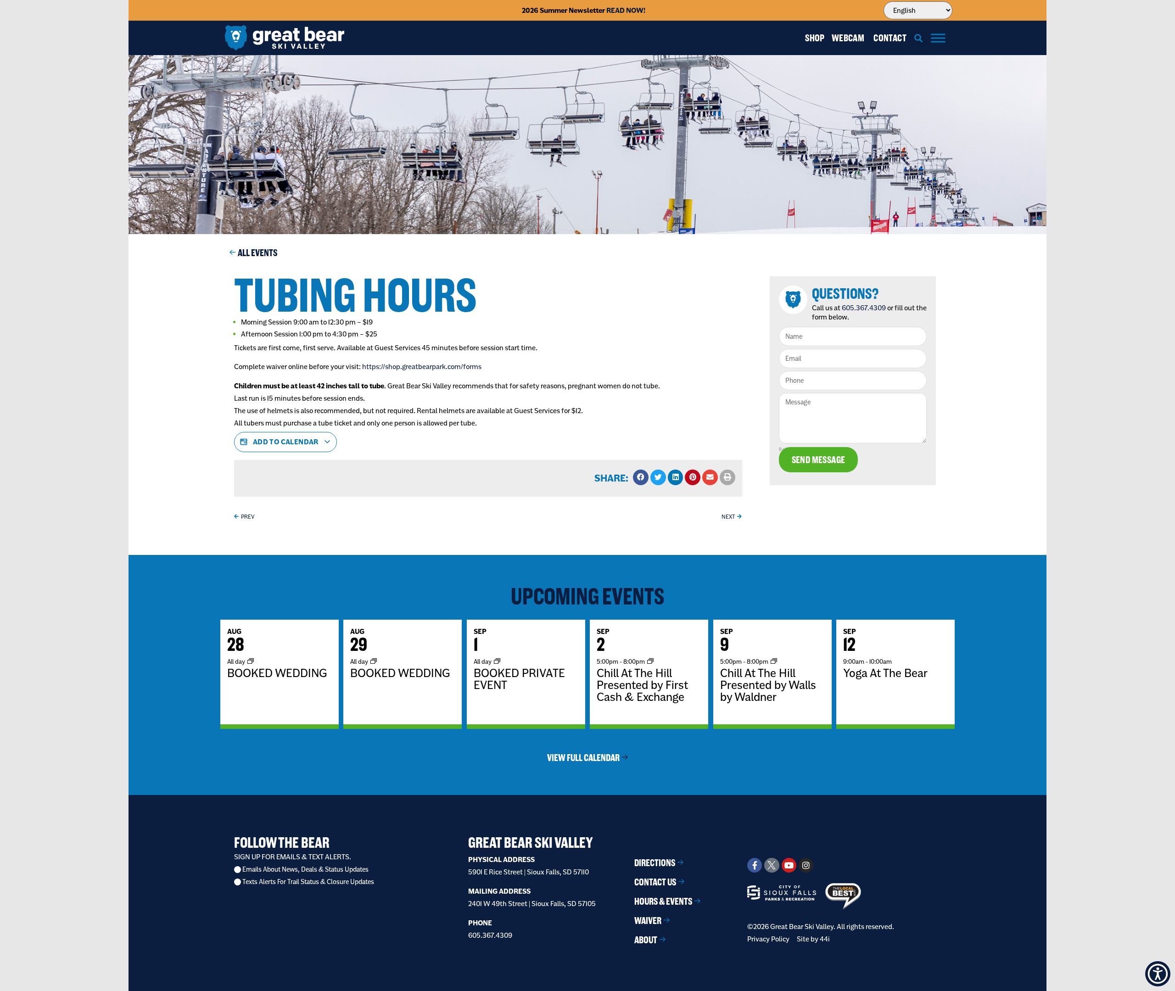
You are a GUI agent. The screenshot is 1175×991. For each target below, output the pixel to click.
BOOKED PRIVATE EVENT (519, 679)
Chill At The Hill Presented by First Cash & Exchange (642, 685)
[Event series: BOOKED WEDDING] (250, 661)
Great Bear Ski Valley (530, 842)
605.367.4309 (864, 307)
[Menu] (938, 38)
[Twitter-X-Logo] (771, 865)
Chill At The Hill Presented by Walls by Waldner (768, 685)
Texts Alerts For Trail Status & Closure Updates (308, 882)
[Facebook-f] (754, 865)
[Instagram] (806, 865)
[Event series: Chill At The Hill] (650, 661)
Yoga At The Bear (885, 673)
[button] (918, 37)
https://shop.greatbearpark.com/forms (421, 366)
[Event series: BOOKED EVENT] (497, 661)
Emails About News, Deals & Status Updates (305, 869)
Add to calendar (285, 441)
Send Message (818, 460)
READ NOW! (625, 10)
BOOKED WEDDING (277, 673)
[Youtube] (789, 865)
